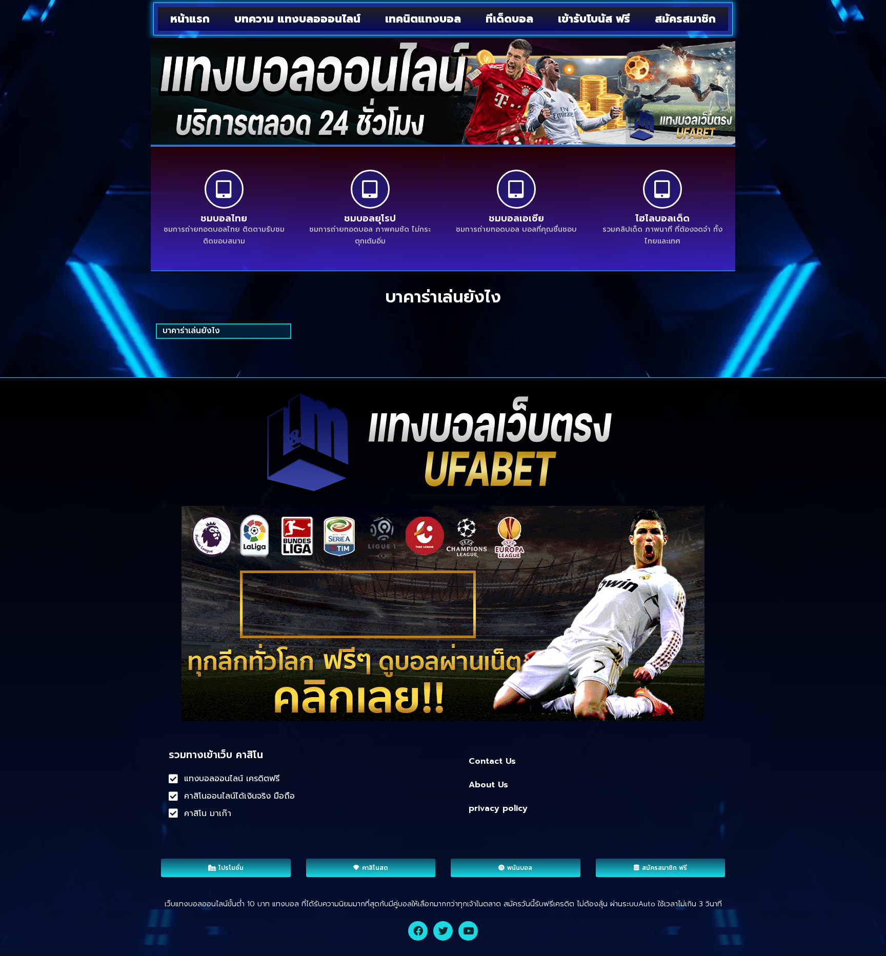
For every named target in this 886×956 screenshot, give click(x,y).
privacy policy (498, 808)
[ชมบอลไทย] (224, 189)
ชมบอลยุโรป (370, 218)
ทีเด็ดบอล (509, 19)
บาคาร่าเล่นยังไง (191, 330)
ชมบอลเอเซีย (516, 218)
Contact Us (492, 761)
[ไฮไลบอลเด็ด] (662, 189)
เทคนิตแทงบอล (423, 19)
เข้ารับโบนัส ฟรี (594, 19)
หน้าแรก (190, 19)
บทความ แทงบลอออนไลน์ (297, 19)
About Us (488, 785)
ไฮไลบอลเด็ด (662, 218)
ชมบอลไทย (223, 218)
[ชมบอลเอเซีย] (516, 189)
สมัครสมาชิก (685, 19)
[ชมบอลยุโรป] (370, 189)
